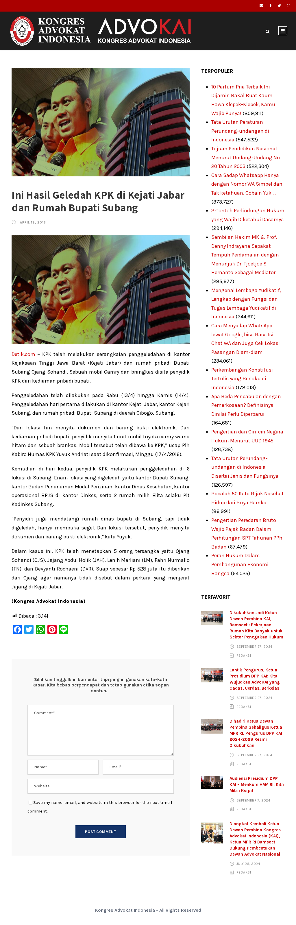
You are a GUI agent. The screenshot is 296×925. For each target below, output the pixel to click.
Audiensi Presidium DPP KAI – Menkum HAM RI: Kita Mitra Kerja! (257, 784)
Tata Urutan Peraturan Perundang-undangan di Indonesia (240, 131)
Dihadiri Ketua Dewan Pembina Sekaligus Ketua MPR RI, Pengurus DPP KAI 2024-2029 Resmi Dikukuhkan (256, 733)
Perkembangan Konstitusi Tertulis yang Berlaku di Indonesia (242, 379)
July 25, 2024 (248, 864)
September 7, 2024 (253, 800)
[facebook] (270, 5)
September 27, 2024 (254, 647)
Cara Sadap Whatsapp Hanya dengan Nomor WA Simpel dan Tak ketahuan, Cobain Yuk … (246, 184)
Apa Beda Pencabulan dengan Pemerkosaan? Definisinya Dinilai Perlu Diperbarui (246, 405)
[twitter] (279, 5)
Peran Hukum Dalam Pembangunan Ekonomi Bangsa (240, 564)
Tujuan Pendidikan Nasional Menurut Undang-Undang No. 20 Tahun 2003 (246, 157)
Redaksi (243, 655)
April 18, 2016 (33, 222)
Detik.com (23, 354)
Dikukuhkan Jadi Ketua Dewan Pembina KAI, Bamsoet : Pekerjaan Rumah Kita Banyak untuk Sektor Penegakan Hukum (256, 625)
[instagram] (288, 5)
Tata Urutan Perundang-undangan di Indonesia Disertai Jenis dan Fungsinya (244, 467)
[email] (261, 5)
